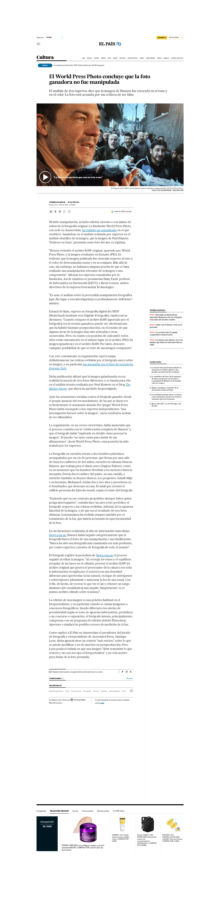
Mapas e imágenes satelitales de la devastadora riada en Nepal (165, 389)
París (67, 691)
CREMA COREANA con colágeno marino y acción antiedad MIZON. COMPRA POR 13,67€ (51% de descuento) (83, 847)
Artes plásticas (114, 691)
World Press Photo (56, 691)
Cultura (45, 57)
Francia (96, 691)
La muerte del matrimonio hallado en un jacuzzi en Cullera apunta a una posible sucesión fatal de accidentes (166, 370)
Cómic (142, 58)
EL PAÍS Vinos (118, 811)
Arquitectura (132, 58)
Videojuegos (150, 58)
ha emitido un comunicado (99, 230)
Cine (83, 58)
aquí (102, 703)
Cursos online (87, 811)
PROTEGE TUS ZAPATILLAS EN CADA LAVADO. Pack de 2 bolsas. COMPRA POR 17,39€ (172, 838)
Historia (122, 58)
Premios (104, 691)
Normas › (129, 678)
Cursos (75, 811)
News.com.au (57, 535)
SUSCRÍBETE (162, 37)
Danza (115, 58)
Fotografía (87, 691)
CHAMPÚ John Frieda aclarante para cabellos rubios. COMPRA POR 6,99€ (120, 838)
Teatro (96, 58)
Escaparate (41, 811)
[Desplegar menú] (39, 44)
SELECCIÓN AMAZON (59, 811)
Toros (159, 58)
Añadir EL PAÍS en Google (122, 211)
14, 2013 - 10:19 (67, 205)
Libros (103, 58)
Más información (55, 703)
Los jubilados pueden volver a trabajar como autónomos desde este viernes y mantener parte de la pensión (167, 397)
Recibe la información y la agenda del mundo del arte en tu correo (78, 672)
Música (89, 58)
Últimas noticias (177, 58)
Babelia (166, 58)
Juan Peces (73, 202)
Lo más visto (155, 362)
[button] (110, 144)
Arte (109, 58)
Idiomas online (103, 811)
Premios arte (76, 691)
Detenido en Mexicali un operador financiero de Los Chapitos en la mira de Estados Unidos (166, 317)
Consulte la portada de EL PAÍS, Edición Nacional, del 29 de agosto (79, 65)
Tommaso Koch (57, 202)
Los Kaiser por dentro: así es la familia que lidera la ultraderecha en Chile (166, 342)
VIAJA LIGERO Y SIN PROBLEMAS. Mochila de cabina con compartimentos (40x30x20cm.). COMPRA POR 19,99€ (146, 840)
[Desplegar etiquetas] (131, 690)
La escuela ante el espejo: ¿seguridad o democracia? (164, 333)
